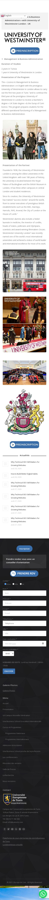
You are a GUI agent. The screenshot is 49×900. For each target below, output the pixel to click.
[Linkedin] (16, 829)
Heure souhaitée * (10, 649)
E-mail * (6, 609)
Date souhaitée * (10, 639)
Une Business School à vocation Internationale (22, 721)
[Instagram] (20, 829)
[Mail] (23, 829)
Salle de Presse (9, 769)
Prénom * (7, 599)
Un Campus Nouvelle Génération (16, 715)
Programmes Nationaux (15, 733)
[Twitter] (8, 829)
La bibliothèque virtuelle (13, 844)
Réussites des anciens (12, 763)
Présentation (8, 709)
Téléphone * (8, 619)
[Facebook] (4, 829)
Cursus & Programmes (12, 727)
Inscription (24, 548)
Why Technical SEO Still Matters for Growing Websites (25, 463)
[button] (43, 894)
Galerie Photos (9, 690)
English (7, 15)
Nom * (5, 589)
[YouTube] (12, 829)
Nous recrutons (9, 781)
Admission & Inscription (12, 745)
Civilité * (6, 581)
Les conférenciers (10, 757)
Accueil (5, 703)
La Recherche (8, 775)
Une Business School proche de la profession (21, 751)
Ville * (5, 629)
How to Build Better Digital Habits (24, 474)
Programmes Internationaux (17, 739)
